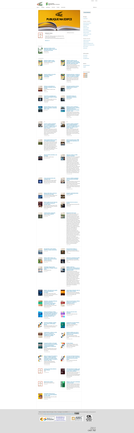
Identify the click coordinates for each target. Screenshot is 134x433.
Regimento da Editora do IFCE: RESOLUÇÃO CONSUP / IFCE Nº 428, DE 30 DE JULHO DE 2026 (50, 49)
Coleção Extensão (86, 41)
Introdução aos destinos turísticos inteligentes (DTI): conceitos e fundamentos (72, 87)
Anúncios (53, 7)
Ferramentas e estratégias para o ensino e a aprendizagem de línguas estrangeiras (50, 97)
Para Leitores (85, 55)
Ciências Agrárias (85, 29)
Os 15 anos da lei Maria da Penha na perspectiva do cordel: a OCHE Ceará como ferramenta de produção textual (73, 358)
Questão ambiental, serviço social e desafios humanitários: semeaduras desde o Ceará (50, 107)
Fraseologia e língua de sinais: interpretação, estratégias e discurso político (50, 268)
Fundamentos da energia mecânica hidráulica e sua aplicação (72, 323)
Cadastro (92, 0)
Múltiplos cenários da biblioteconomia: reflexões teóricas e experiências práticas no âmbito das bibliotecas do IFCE (73, 268)
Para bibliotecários (86, 58)
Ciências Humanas (86, 32)
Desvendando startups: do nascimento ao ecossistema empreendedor (71, 97)
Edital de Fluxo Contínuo (48, 381)
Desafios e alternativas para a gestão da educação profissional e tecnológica (50, 291)
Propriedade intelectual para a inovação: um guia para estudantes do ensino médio (50, 394)
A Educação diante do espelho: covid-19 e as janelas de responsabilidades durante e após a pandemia (73, 370)
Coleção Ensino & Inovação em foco (88, 44)
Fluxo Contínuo (85, 46)
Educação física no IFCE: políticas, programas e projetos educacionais (50, 249)
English (84, 66)
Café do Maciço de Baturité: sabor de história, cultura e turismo (73, 291)
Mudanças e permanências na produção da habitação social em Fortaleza (50, 87)
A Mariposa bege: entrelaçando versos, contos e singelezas (49, 213)
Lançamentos (85, 18)
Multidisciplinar (85, 35)
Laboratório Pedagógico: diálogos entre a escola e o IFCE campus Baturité (50, 323)
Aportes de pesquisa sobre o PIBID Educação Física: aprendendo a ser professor (72, 140)
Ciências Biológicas (86, 24)
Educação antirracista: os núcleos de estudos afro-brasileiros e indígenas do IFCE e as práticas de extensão (73, 75)
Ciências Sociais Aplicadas (87, 30)
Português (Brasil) (86, 65)
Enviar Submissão (87, 12)
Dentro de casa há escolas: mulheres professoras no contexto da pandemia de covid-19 (73, 302)
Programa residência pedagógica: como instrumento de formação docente (72, 179)
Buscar (95, 7)
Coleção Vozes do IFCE (86, 40)
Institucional (85, 48)
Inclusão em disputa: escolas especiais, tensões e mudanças (49, 61)
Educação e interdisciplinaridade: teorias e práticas (72, 194)
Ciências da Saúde (86, 27)
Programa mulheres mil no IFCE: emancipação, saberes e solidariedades (50, 75)
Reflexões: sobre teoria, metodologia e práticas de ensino (73, 382)
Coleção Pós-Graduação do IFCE (88, 43)
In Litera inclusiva (69, 343)
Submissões (63, 7)
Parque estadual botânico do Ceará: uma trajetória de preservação (50, 140)
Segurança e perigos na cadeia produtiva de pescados (71, 155)
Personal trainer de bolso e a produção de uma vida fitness (71, 249)
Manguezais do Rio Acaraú (71, 212)
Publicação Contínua (70, 32)
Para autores (85, 56)
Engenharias (85, 26)
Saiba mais (47, 40)
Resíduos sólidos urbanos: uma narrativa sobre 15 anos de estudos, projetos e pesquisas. (50, 258)
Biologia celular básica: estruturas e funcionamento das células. (50, 194)
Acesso (96, 0)
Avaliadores (48, 7)
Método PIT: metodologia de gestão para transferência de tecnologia (73, 258)
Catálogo (42, 7)
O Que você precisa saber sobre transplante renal (49, 179)
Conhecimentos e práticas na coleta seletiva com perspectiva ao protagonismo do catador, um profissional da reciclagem (50, 334)
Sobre (38, 7)
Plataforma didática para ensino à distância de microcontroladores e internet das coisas (72, 333)
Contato (58, 7)
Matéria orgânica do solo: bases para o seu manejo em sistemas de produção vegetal (50, 203)
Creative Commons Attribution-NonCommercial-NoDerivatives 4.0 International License (58, 413)
